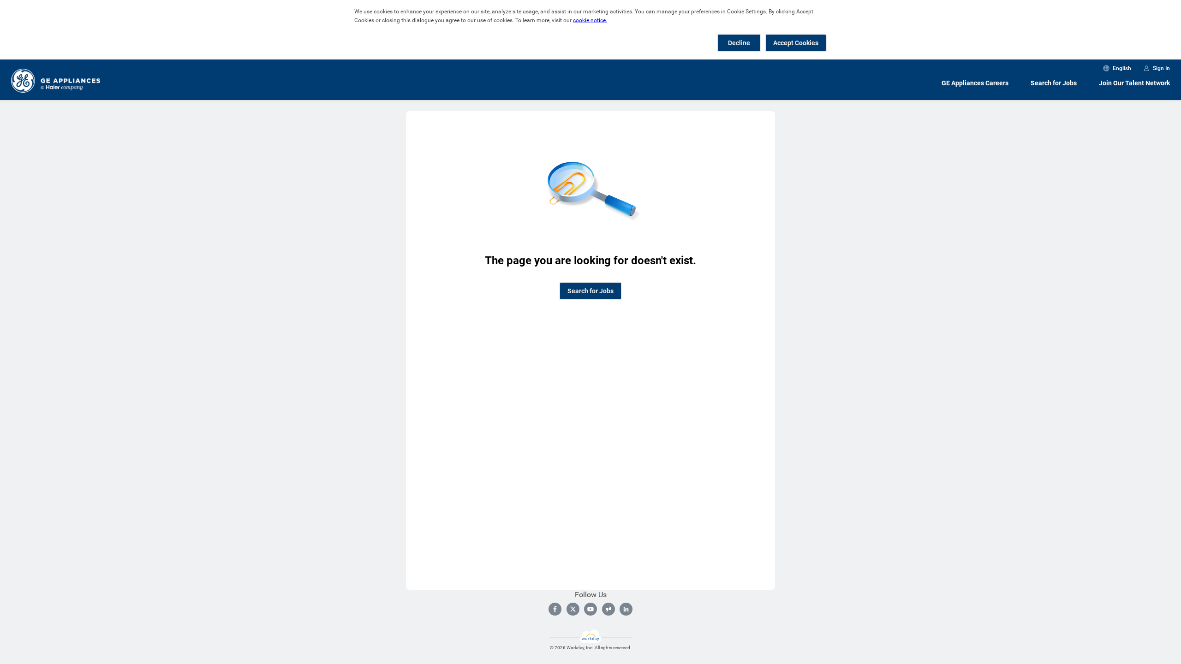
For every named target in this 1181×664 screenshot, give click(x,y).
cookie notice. (590, 20)
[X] (573, 609)
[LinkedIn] (626, 609)
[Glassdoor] (608, 609)
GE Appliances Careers (975, 83)
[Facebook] (555, 609)
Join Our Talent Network (1134, 83)
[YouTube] (590, 609)
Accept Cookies (795, 43)
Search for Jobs (1054, 83)
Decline (739, 43)
